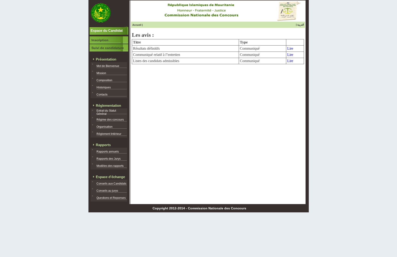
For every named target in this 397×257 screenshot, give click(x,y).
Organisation (104, 126)
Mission (101, 73)
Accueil (136, 24)
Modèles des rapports (110, 165)
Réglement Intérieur (108, 134)
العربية (300, 24)
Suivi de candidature (107, 48)
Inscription (99, 40)
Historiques (103, 87)
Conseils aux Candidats (111, 183)
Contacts (102, 94)
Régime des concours (110, 119)
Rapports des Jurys (108, 158)
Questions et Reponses (111, 197)
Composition (104, 80)
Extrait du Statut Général (106, 112)
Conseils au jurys (107, 190)
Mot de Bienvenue (107, 66)
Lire (290, 48)
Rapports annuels (107, 151)
